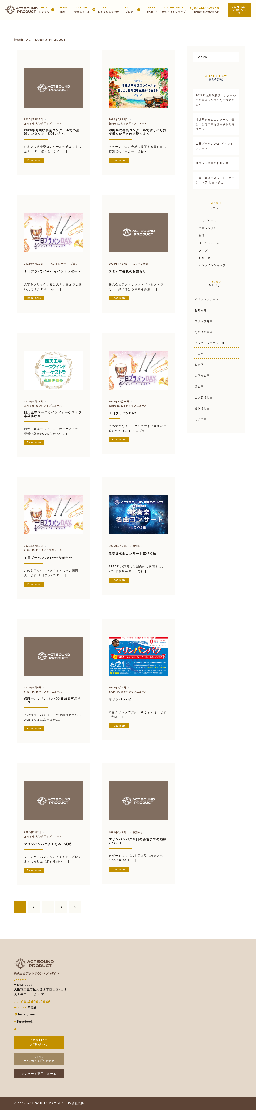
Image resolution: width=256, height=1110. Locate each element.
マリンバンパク (121, 699)
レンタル (44, 10)
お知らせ (152, 10)
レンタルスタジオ (108, 10)
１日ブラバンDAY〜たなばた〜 (48, 557)
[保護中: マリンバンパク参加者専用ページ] (53, 655)
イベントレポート (58, 263)
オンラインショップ (174, 10)
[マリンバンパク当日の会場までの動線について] (138, 800)
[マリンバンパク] (138, 655)
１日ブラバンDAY (123, 413)
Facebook (25, 1021)
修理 (62, 10)
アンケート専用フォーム (39, 1073)
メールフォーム (209, 243)
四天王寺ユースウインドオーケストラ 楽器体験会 (215, 180)
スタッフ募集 (140, 263)
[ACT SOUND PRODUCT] (21, 9)
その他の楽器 (204, 332)
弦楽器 (199, 386)
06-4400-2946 (36, 1002)
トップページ (208, 220)
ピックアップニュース (49, 123)
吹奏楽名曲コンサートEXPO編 (132, 553)
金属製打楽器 (204, 397)
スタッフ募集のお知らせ (127, 271)
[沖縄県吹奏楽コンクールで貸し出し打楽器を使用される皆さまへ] (138, 87)
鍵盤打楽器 (202, 408)
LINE (39, 1057)
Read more (34, 160)
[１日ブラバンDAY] (138, 369)
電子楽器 (201, 419)
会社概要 (78, 1103)
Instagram (26, 1014)
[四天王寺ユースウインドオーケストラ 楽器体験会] (53, 369)
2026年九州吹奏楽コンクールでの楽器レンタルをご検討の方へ (52, 131)
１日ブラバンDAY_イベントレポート (52, 271)
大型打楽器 (202, 375)
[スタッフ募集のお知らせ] (138, 231)
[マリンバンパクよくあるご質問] (53, 800)
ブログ (129, 10)
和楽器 (199, 364)
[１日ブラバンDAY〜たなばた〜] (53, 514)
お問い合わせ (239, 11)
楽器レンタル (208, 228)
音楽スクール (82, 10)
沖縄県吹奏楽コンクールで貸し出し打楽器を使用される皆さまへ (138, 131)
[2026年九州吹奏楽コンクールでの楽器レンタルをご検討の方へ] (53, 87)
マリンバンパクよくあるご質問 (48, 844)
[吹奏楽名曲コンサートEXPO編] (138, 514)
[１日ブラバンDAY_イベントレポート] (53, 231)
